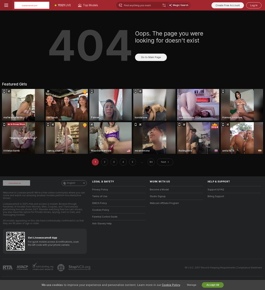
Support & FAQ (216, 189)
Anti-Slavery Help (102, 223)
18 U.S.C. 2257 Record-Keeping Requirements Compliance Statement (223, 267)
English (71, 183)
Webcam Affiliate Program (164, 203)
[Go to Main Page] (31, 5)
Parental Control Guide (104, 216)
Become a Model (159, 189)
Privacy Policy (100, 189)
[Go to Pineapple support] (61, 267)
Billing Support (216, 196)
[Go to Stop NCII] (79, 267)
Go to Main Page (151, 57)
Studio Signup (158, 196)
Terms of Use (99, 196)
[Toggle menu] (6, 5)
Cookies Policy (100, 210)
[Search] (164, 5)
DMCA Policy (99, 203)
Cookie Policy (171, 285)
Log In (253, 5)
